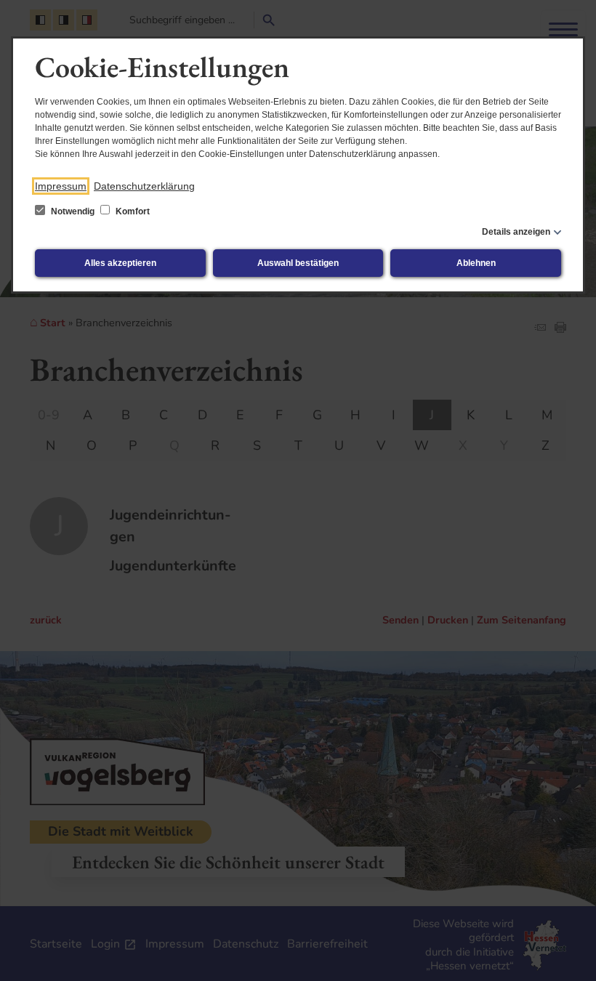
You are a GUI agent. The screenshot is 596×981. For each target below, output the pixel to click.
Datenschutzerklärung (144, 186)
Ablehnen (476, 263)
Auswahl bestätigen (298, 263)
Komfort (131, 211)
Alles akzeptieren (120, 263)
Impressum (60, 186)
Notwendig (73, 211)
